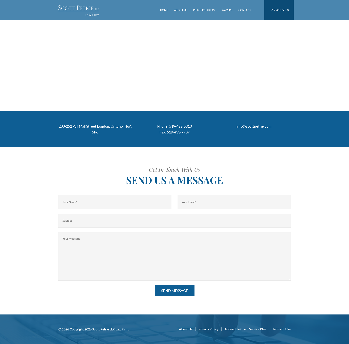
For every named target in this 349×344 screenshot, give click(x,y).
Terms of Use (281, 329)
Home (164, 10)
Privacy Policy (208, 329)
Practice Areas (204, 10)
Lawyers (226, 10)
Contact (244, 10)
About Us (180, 10)
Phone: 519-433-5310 (174, 126)
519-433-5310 (279, 10)
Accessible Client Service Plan (245, 329)
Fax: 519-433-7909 (174, 132)
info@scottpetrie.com (254, 126)
